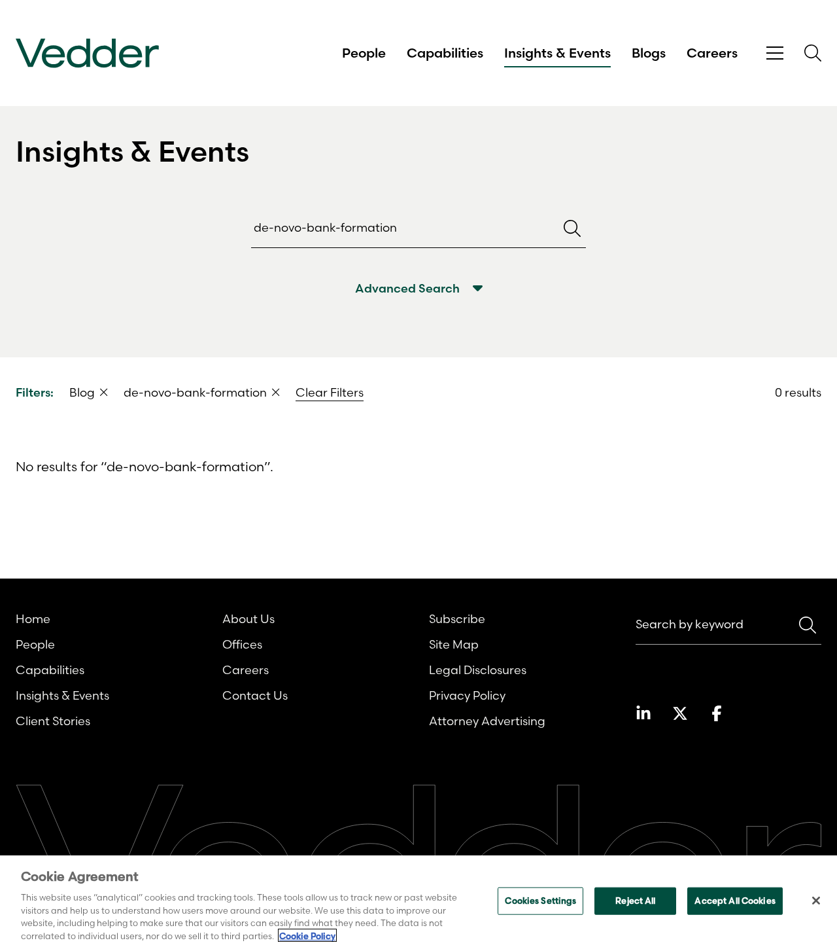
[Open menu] (774, 53)
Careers (712, 53)
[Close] (816, 900)
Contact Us (255, 695)
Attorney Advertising (487, 720)
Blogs (649, 53)
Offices (242, 644)
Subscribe (457, 618)
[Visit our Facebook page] (717, 713)
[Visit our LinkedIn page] (643, 713)
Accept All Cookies (734, 900)
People (364, 53)
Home (33, 618)
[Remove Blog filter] (104, 392)
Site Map (454, 644)
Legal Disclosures (477, 669)
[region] (418, 902)
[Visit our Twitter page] (680, 713)
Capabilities (445, 53)
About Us (248, 618)
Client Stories (53, 720)
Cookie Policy (307, 935)
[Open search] (812, 53)
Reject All (635, 900)
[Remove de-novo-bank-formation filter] (276, 392)
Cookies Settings (540, 900)
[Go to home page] (87, 53)
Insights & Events (557, 53)
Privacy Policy (467, 695)
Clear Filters (330, 392)
